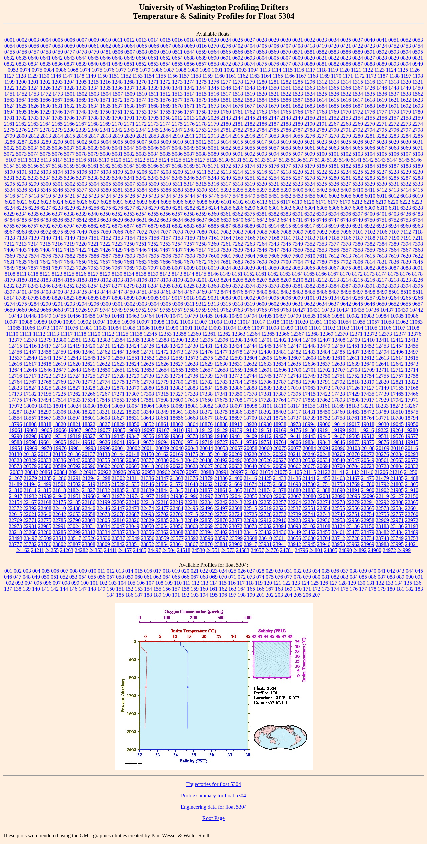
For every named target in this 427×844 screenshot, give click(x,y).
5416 (9, 196)
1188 (394, 76)
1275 (201, 82)
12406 (309, 340)
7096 (346, 232)
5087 (189, 154)
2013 (189, 118)
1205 (81, 82)
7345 (285, 244)
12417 (44, 346)
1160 (219, 76)
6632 (153, 220)
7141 (57, 238)
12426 (147, 346)
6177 (333, 202)
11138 (136, 334)
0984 (49, 70)
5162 (105, 166)
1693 (417, 106)
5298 (21, 184)
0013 (141, 40)
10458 (88, 316)
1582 (237, 100)
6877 (141, 226)
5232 (21, 178)
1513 (177, 94)
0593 (393, 52)
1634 (93, 106)
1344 (201, 88)
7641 (33, 262)
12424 (132, 346)
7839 (405, 262)
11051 (315, 322)
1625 (21, 106)
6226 (33, 208)
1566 (45, 100)
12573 (191, 358)
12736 (191, 376)
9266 (417, 298)
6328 (417, 208)
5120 (116, 160)
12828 (88, 388)
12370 (341, 334)
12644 (15, 370)
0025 (237, 40)
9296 (93, 304)
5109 (11, 160)
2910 (177, 136)
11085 (128, 328)
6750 (369, 220)
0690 (213, 58)
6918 (321, 226)
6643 (274, 220)
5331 (393, 184)
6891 (261, 226)
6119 (297, 202)
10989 (40, 322)
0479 (93, 52)
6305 (322, 208)
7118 (417, 232)
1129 (32, 76)
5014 (225, 142)
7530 (225, 250)
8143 (177, 274)
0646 (105, 58)
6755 (9, 226)
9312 (201, 304)
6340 (93, 214)
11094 (229, 328)
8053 (297, 268)
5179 (309, 166)
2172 (141, 124)
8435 (81, 292)
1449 (405, 88)
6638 (213, 220)
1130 (44, 76)
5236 (69, 178)
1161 (231, 76)
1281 (273, 82)
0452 (393, 46)
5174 (249, 166)
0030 (285, 40)
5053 (237, 148)
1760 (225, 112)
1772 (357, 112)
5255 (285, 178)
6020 (10, 202)
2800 (21, 136)
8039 (249, 268)
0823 (345, 58)
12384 (118, 340)
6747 (333, 220)
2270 (369, 124)
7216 (57, 244)
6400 (369, 214)
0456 (21, 52)
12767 (30, 382)
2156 (381, 118)
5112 (34, 160)
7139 (33, 238)
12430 (191, 346)
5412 (381, 190)
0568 (261, 52)
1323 (21, 88)
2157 (393, 118)
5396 (250, 190)
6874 (129, 226)
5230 (417, 172)
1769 (333, 112)
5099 (309, 154)
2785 (273, 130)
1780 (417, 112)
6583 (93, 220)
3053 (273, 136)
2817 (93, 136)
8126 (81, 274)
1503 (93, 94)
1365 (333, 88)
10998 (157, 322)
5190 (9, 172)
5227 (381, 172)
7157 (165, 238)
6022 (34, 202)
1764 (273, 112)
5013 (213, 142)
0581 (309, 52)
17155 (397, 388)
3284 (405, 136)
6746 (321, 220)
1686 (345, 106)
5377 (81, 190)
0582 (321, 52)
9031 (213, 298)
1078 (133, 70)
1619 (381, 100)
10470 (162, 316)
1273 (177, 82)
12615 (411, 358)
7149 (69, 238)
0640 (33, 58)
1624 (9, 106)
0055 (21, 46)
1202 (45, 82)
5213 (225, 172)
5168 (177, 166)
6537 (69, 220)
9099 (297, 298)
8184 (57, 280)
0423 (369, 46)
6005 (346, 196)
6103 (250, 202)
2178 (201, 124)
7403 (21, 250)
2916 (249, 136)
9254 (345, 298)
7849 (9, 268)
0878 (297, 64)
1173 (371, 76)
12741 (221, 376)
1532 (345, 94)
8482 (286, 292)
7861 (45, 268)
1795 (153, 118)
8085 (381, 268)
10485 (206, 316)
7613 (345, 256)
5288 (417, 178)
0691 (225, 58)
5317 (225, 184)
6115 (274, 202)
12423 (118, 346)
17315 (162, 394)
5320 (261, 184)
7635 (21, 262)
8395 (417, 286)
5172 (225, 166)
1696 (33, 112)
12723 (59, 376)
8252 (69, 286)
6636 (189, 220)
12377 (15, 340)
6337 (57, 214)
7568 (417, 250)
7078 (177, 232)
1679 (273, 106)
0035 (345, 40)
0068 (177, 46)
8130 (117, 274)
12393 (191, 340)
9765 (261, 310)
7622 (417, 256)
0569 (273, 52)
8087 (393, 268)
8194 (129, 280)
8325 (189, 286)
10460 (103, 316)
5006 (129, 142)
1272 (165, 82)
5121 (128, 160)
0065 (141, 46)
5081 (117, 154)
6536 (57, 220)
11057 (373, 322)
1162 (243, 76)
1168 (313, 76)
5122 (140, 160)
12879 (132, 388)
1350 (273, 88)
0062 (105, 46)
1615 (333, 100)
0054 (9, 46)
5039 (93, 148)
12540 (30, 358)
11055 (358, 322)
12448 (309, 346)
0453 (405, 46)
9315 (225, 304)
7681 (225, 262)
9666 (45, 310)
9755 (165, 310)
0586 (345, 52)
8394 (405, 286)
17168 (411, 388)
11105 (371, 328)
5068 (393, 148)
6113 (262, 202)
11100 (301, 328)
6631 (141, 220)
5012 (201, 142)
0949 (417, 64)
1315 (357, 82)
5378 (93, 190)
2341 (105, 130)
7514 (201, 250)
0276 (225, 46)
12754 (367, 376)
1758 (201, 112)
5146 (416, 160)
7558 (357, 250)
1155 (161, 76)
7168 (274, 238)
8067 (333, 268)
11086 (143, 328)
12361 (209, 334)
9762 (225, 310)
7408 (45, 250)
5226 (369, 172)
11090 (171, 328)
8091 (417, 268)
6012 (393, 196)
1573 (129, 100)
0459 (57, 52)
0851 (129, 64)
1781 (9, 118)
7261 (225, 244)
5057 (273, 148)
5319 (249, 184)
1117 (310, 70)
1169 (324, 76)
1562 (417, 94)
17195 (44, 394)
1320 (405, 82)
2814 (57, 136)
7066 (117, 232)
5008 (153, 142)
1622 (405, 100)
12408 (338, 340)
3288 (33, 142)
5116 (81, 160)
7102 (370, 232)
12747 (279, 376)
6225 (21, 208)
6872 (105, 226)
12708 (353, 370)
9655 (405, 304)
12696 (280, 370)
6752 (393, 220)
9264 (393, 298)
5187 (393, 166)
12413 (411, 340)
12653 (147, 370)
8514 (9, 298)
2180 (225, 124)
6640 (238, 220)
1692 (405, 106)
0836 (57, 64)
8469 (201, 292)
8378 (273, 286)
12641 (382, 364)
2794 (369, 130)
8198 (165, 280)
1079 (145, 70)
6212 (357, 202)
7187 (358, 238)
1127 (9, 76)
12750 (323, 376)
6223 (417, 202)
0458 (45, 52)
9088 (225, 298)
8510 (406, 292)
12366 (282, 334)
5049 (189, 148)
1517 (225, 94)
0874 (249, 64)
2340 (93, 130)
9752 (141, 310)
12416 (30, 346)
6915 (285, 226)
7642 (45, 262)
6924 (393, 226)
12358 (179, 334)
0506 (117, 52)
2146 (261, 118)
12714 (411, 370)
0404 (249, 46)
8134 (129, 274)
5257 (297, 178)
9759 (201, 310)
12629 (206, 364)
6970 (33, 232)
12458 (44, 352)
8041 (261, 268)
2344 (141, 130)
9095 (273, 298)
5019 (285, 142)
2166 (69, 124)
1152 (126, 76)
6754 (417, 220)
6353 (129, 214)
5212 (213, 172)
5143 (380, 160)
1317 (381, 82)
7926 (81, 268)
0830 (405, 58)
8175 (393, 274)
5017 (261, 142)
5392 (226, 190)
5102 (345, 154)
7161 (213, 238)
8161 (261, 274)
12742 (235, 376)
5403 (334, 190)
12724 (74, 376)
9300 (105, 304)
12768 (44, 382)
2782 (237, 130)
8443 (93, 292)
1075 (97, 70)
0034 (333, 40)
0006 (69, 40)
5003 (93, 142)
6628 (105, 220)
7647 (57, 262)
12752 (353, 376)
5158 (57, 166)
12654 (162, 370)
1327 (57, 88)
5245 (177, 178)
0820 (309, 58)
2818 (105, 136)
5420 (57, 196)
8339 (201, 286)
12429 (176, 346)
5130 (224, 160)
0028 (261, 40)
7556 (333, 250)
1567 (57, 100)
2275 (9, 130)
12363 (238, 334)
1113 (265, 70)
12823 (15, 388)
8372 (237, 286)
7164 (226, 238)
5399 (286, 190)
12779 (162, 382)
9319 (249, 304)
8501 (394, 292)
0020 (213, 40)
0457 (33, 52)
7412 (57, 250)
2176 (189, 124)
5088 (201, 154)
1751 (117, 112)
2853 (153, 136)
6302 (286, 208)
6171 (321, 202)
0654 (177, 58)
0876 (273, 64)
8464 (177, 292)
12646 (45, 370)
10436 (372, 310)
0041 (381, 40)
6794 (69, 226)
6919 (333, 226)
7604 (250, 256)
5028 (381, 142)
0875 (261, 64)
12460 (74, 352)
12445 (265, 346)
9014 (165, 298)
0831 (417, 58)
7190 (394, 238)
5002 (81, 142)
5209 (177, 172)
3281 (369, 136)
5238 (93, 178)
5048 (177, 148)
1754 (153, 112)
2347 (177, 130)
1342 (189, 88)
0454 (417, 46)
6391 (297, 214)
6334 (21, 214)
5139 (332, 160)
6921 (357, 226)
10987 (11, 322)
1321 (417, 82)
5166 (153, 166)
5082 (129, 154)
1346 (225, 88)
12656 (191, 370)
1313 (333, 82)
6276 (117, 208)
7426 (105, 250)
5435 (177, 196)
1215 (93, 82)
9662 (33, 310)
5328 (357, 184)
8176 (405, 274)
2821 (141, 136)
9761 (213, 310)
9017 (177, 298)
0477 (69, 52)
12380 (59, 340)
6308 (358, 208)
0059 (69, 46)
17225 (59, 394)
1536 (381, 94)
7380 (357, 244)
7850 (21, 268)
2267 (333, 124)
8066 (321, 268)
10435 (357, 310)
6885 (213, 226)
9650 (381, 304)
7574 (33, 256)
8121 (45, 274)
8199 (177, 280)
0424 (381, 46)
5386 (165, 190)
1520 (261, 94)
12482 (294, 352)
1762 (249, 112)
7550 (297, 250)
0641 (45, 58)
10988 (25, 322)
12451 (353, 346)
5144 (392, 160)
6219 (381, 202)
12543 (74, 358)
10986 (411, 316)
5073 (21, 154)
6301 (274, 208)
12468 (132, 352)
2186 (261, 124)
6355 (153, 214)
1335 (105, 88)
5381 (117, 190)
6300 (262, 208)
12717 (30, 376)
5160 (81, 166)
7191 (406, 238)
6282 (189, 208)
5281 (345, 178)
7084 (250, 232)
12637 (323, 364)
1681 (285, 106)
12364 (253, 334)
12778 (147, 382)
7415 (69, 250)
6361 (225, 214)
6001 (322, 196)
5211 (201, 172)
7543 (249, 250)
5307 (129, 184)
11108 (413, 328)
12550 (118, 358)
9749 (117, 310)
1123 (379, 70)
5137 (308, 160)
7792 (345, 262)
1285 (297, 82)
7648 (69, 262)
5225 (357, 172)
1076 (109, 70)
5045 (141, 148)
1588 (309, 100)
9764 (249, 310)
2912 (201, 136)
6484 (9, 220)
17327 (176, 394)
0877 (285, 64)
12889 (265, 388)
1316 (369, 82)
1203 (57, 82)
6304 (310, 208)
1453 (33, 94)
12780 (176, 382)
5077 (69, 154)
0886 (345, 64)
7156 (153, 238)
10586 (323, 316)
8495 (346, 292)
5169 (189, 166)
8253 (81, 286)
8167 (333, 274)
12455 (411, 346)
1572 (117, 100)
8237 (21, 286)
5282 (357, 178)
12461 (88, 352)
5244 (165, 178)
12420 (88, 346)
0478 (81, 52)
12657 (206, 370)
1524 (309, 94)
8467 (189, 292)
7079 (189, 232)
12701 (309, 370)
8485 (310, 292)
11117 (66, 334)
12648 (74, 370)
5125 (176, 160)
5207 (153, 172)
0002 (21, 40)
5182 (345, 166)
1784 (45, 118)
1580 (213, 100)
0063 (117, 46)
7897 (57, 268)
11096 (243, 328)
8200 (189, 280)
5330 (381, 184)
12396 (221, 340)
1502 (81, 94)
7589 (117, 256)
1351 (285, 88)
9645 (357, 304)
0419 (321, 46)
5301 (57, 184)
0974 (25, 70)
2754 (213, 130)
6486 (33, 220)
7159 (189, 238)
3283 (393, 136)
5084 (153, 154)
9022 (201, 298)
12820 (382, 382)
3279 (345, 136)
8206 (250, 280)
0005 (57, 40)
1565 (33, 100)
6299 (250, 208)
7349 (297, 244)
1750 (105, 112)
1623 (417, 100)
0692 (237, 58)
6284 (213, 208)
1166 (289, 76)
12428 (162, 346)
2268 (345, 124)
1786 (69, 118)
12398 (236, 340)
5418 (33, 196)
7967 (117, 268)
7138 (21, 238)
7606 (274, 256)
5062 (321, 148)
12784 (235, 382)
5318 (237, 184)
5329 (369, 184)
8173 (369, 274)
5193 (45, 172)
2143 (225, 118)
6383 (285, 214)
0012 (129, 40)
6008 (358, 196)
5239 (105, 178)
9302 (129, 304)
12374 (400, 334)
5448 (238, 196)
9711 (69, 310)
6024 (58, 202)
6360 (213, 214)
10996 (128, 322)
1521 (273, 94)
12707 (338, 370)
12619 (59, 364)
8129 (105, 274)
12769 (59, 382)
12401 (265, 340)
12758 (411, 376)
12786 (265, 382)
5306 (117, 184)
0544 (189, 52)
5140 (344, 160)
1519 (249, 94)
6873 (117, 226)
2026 (213, 118)
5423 (93, 196)
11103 (343, 328)
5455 (310, 196)
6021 (22, 202)
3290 (57, 142)
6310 (382, 208)
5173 (237, 166)
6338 (69, 214)
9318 (237, 304)
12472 (162, 352)
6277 (129, 208)
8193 (117, 280)
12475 (191, 352)
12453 (382, 346)
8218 (393, 280)
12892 (279, 388)
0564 (213, 52)
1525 (321, 94)
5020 (297, 142)
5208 (165, 172)
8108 (10, 274)
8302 (177, 286)
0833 (21, 64)
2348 (189, 130)
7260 (213, 244)
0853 (153, 64)
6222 (405, 202)
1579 (201, 100)
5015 (237, 142)
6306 (334, 208)
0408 (297, 46)
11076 (71, 328)
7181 (286, 238)
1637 (117, 106)
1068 (73, 70)
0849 (117, 64)
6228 (57, 208)
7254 (177, 244)
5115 (69, 160)
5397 (262, 190)
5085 (165, 154)
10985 (397, 316)
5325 (321, 184)
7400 (9, 250)
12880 (147, 388)
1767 (309, 112)
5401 (310, 190)
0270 (213, 46)
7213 (21, 244)
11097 (258, 328)
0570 (285, 52)
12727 (103, 376)
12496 (397, 352)
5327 (345, 184)
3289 (45, 142)
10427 (299, 310)
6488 (45, 220)
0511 (177, 52)
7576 (45, 256)
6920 (345, 226)
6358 (189, 214)
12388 (162, 340)
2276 (21, 130)
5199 (117, 172)
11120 (94, 334)
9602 (273, 304)
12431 (206, 346)
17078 (338, 388)
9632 (309, 304)
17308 (147, 394)
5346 (57, 190)
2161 (9, 124)
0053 (417, 40)
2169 (105, 124)
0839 (81, 64)
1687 (357, 106)
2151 (321, 118)
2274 (417, 124)
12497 (411, 352)
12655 (177, 370)
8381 (297, 286)
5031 (417, 142)
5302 (69, 184)
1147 (67, 76)
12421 (103, 346)
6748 (345, 220)
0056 (33, 46)
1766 (297, 112)
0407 (285, 46)
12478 (235, 352)
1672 (201, 106)
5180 (321, 166)
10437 (387, 310)
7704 (297, 262)
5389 (189, 190)
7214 (33, 244)
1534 (357, 94)
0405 (261, 46)
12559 (177, 358)
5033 (21, 148)
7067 (129, 232)
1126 (414, 70)
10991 (69, 322)
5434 (165, 196)
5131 (236, 160)
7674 (213, 262)
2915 (237, 136)
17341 (221, 394)
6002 (334, 196)
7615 (369, 256)
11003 (186, 322)
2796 (393, 130)
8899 (129, 298)
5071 (417, 148)
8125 (69, 274)
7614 (357, 256)
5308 (141, 184)
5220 (297, 172)
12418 (59, 346)
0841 (105, 64)
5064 (345, 148)
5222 (321, 172)
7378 (345, 244)
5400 (298, 190)
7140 (45, 238)
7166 (250, 238)
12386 (147, 340)
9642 (345, 304)
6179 (345, 202)
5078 (81, 154)
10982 (353, 316)
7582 (69, 256)
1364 (321, 88)
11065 (14, 328)
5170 (201, 166)
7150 (81, 238)
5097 (297, 154)
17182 (30, 394)
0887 (357, 64)
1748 (81, 112)
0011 (117, 40)
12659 (236, 370)
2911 (189, 136)
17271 (118, 394)
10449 (44, 316)
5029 (393, 142)
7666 (165, 262)
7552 (309, 250)
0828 (381, 58)
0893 (393, 64)
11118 (80, 334)
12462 (103, 352)
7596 (165, 256)
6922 (369, 226)
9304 (153, 304)
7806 (357, 262)
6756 (21, 226)
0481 (105, 52)
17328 (191, 394)
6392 (309, 214)
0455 (9, 52)
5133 (260, 160)
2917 (261, 136)
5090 (225, 154)
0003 (33, 40)
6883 (189, 226)
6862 (93, 226)
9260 (381, 298)
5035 (45, 148)
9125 (321, 298)
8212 (321, 280)
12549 (103, 358)
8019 (213, 268)
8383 (321, 286)
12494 (382, 352)
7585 (81, 256)
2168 (93, 124)
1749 (93, 112)
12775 (118, 382)
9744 (105, 310)
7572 (21, 256)
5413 (393, 190)
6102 (238, 202)
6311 (394, 208)
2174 (165, 124)
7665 (153, 262)
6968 (21, 232)
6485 (21, 220)
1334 (93, 88)
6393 (321, 214)
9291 (57, 304)
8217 (381, 280)
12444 (250, 346)
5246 (189, 178)
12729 (132, 376)
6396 (345, 214)
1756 (177, 112)
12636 (309, 364)
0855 (177, 64)
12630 (221, 364)
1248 (117, 82)
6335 (33, 214)
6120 (309, 202)
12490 (367, 352)
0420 (333, 46)
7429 (117, 250)
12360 (194, 334)
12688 (250, 370)
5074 (33, 154)
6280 (165, 208)
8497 (358, 292)
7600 (213, 256)
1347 (237, 88)
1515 (201, 94)
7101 (358, 232)
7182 (298, 238)
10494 (250, 316)
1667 (141, 106)
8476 (238, 292)
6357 (177, 214)
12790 (309, 382)
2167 (81, 124)
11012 (229, 322)
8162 (273, 274)
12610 (338, 358)
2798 (417, 130)
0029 (273, 40)
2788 (309, 130)
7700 (285, 262)
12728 (118, 376)
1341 (177, 88)
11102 (329, 328)
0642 (57, 58)
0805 (273, 58)
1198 (418, 76)
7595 (153, 256)
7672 (201, 262)
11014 (244, 322)
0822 (333, 58)
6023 (46, 202)
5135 (284, 160)
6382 (273, 214)
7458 (153, 250)
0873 (237, 64)
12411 (382, 340)
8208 (274, 280)
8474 (226, 292)
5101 (333, 154)
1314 (345, 82)
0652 (165, 58)
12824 (30, 388)
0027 (249, 40)
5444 (189, 196)
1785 (57, 118)
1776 (369, 112)
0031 (297, 40)
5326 (333, 184)
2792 (357, 130)
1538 (405, 94)
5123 (152, 160)
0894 (405, 64)
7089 (298, 232)
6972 (45, 232)
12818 (353, 382)
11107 (399, 328)
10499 (294, 316)
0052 (405, 40)
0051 (393, 40)
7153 (117, 238)
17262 (74, 394)
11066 (28, 328)
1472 (45, 94)
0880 (309, 64)
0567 (249, 52)
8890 (81, 298)
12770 (74, 382)
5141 (356, 160)
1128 (21, 76)
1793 (141, 118)
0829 (393, 58)
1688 (369, 106)
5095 (285, 154)
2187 (273, 124)
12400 (250, 340)
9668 (57, 310)
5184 (369, 166)
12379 (45, 340)
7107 (394, 232)
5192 (33, 172)
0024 (225, 40)
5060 (297, 148)
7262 (237, 244)
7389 (393, 244)
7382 (369, 244)
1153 (137, 76)
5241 (129, 178)
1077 (121, 70)
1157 (184, 76)
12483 (309, 352)
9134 (333, 298)
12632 (250, 364)
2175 (177, 124)
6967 (9, 232)
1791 (129, 118)
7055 (93, 232)
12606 (280, 358)
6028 (106, 202)
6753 (405, 220)
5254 (273, 178)
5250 (237, 178)
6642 (262, 220)
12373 (385, 334)
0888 (369, 64)
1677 (249, 106)
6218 (369, 202)
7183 (310, 238)
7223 (117, 244)
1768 (321, 112)
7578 (57, 256)
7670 (189, 262)
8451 (141, 292)
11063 (416, 322)
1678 (261, 106)
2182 (249, 124)
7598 (189, 256)
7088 (286, 232)
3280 (357, 136)
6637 (201, 220)
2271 (381, 124)
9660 (21, 310)
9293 (69, 304)
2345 (153, 130)
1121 (356, 70)
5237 (81, 178)
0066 (153, 46)
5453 (298, 196)
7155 (141, 238)
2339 (81, 130)
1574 (141, 100)
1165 (278, 76)
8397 (9, 292)
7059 (105, 232)
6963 (417, 226)
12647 (59, 370)
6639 (226, 220)
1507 (117, 94)
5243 (153, 178)
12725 (88, 376)
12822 (411, 382)
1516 (213, 94)
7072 (141, 232)
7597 (177, 256)
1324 (33, 88)
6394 (333, 214)
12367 (297, 334)
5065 (357, 148)
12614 (397, 358)
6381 (261, 214)
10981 (338, 316)
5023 (321, 142)
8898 (117, 298)
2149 (297, 118)
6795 (81, 226)
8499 (382, 292)
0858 (213, 64)
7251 (141, 244)
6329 (9, 214)
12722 (44, 376)
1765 (285, 112)
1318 (393, 82)
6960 (405, 226)
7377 (333, 244)
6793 (57, 226)
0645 (93, 58)
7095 (334, 232)
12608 (309, 358)
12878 (118, 388)
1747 (69, 112)
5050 (201, 148)
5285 (393, 178)
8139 (153, 274)
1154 (149, 76)
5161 (93, 166)
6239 (81, 208)
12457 (30, 352)
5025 (345, 142)
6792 (45, 226)
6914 (273, 226)
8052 (285, 268)
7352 (309, 244)
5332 (405, 184)
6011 (382, 196)
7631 (9, 262)
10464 (147, 316)
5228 (393, 172)
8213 (333, 280)
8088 (405, 268)
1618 (369, 100)
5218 (285, 172)
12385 (133, 340)
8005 (165, 268)
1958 (165, 118)
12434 (235, 346)
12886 (235, 388)
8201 (201, 280)
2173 (153, 124)
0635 (21, 58)
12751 (338, 376)
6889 (249, 226)
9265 (405, 298)
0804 (261, 58)
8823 (69, 298)
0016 (177, 40)
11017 (258, 322)
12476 (206, 352)
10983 (367, 316)
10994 (99, 322)
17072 (323, 388)
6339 (81, 214)
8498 (370, 292)
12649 (89, 370)
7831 (381, 262)
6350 (105, 214)
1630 (45, 106)
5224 (345, 172)
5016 (249, 142)
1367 (357, 88)
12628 (191, 364)
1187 (383, 76)
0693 (249, 58)
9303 (141, 304)
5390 (201, 190)
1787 (81, 118)
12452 (367, 346)
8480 (262, 292)
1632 (69, 106)
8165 (309, 274)
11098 (272, 328)
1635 (105, 106)
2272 (393, 124)
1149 (91, 76)
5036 (57, 148)
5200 (129, 172)
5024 (333, 142)
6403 (393, 214)
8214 (345, 280)
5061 (309, 148)
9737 (93, 310)
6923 (381, 226)
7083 (238, 232)
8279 (129, 286)
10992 (84, 322)
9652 (393, 304)
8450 (129, 292)
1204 (69, 82)
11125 (122, 334)
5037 (69, 148)
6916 (297, 226)
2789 (321, 130)
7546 (261, 250)
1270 (141, 82)
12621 (88, 364)
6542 (81, 220)
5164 (129, 166)
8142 (165, 274)
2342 (117, 130)
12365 (268, 334)
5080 (105, 154)
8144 (189, 274)
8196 (141, 280)
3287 (21, 142)
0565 (225, 52)
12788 (294, 382)
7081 (213, 232)
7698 (261, 262)
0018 (189, 40)
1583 (249, 100)
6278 (141, 208)
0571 (297, 52)
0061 (93, 46)
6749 (357, 220)
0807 (285, 58)
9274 (9, 304)
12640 (367, 364)
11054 (344, 322)
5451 (274, 196)
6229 (69, 208)
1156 (172, 76)
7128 (9, 238)
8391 (369, 286)
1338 (141, 88)
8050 (273, 268)
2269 (357, 124)
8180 (21, 280)
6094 (154, 202)
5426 (129, 196)
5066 (369, 148)
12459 (59, 352)
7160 (201, 238)
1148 (79, 76)
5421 (69, 196)
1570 (93, 100)
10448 (30, 316)
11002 (172, 322)
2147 (273, 118)
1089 (193, 70)
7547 (273, 250)
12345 (150, 334)
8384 (333, 286)
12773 (88, 382)
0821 (321, 58)
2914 (225, 136)
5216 (261, 172)
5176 (273, 166)
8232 (9, 286)
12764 (15, 382)
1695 (21, 112)
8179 (9, 280)
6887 (225, 226)
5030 (405, 142)
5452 (286, 196)
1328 (69, 88)
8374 (249, 286)
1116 (299, 70)
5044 (129, 148)
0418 (309, 46)
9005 (153, 298)
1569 (81, 100)
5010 (177, 142)
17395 (294, 394)
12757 (397, 376)
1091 (217, 70)
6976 (69, 232)
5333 (417, 184)
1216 (105, 82)
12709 (368, 370)
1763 (261, 112)
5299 (33, 184)
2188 (285, 124)
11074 (57, 328)
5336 (21, 190)
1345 (213, 88)
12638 (338, 364)
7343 (273, 244)
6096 (178, 202)
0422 (357, 46)
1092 (229, 70)
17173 (15, 394)
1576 (165, 100)
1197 (406, 76)
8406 (33, 292)
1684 (321, 106)
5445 (201, 196)
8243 (33, 286)
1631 (57, 106)
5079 (93, 154)
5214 (237, 172)
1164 (266, 76)
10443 (15, 316)
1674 (225, 106)
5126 (188, 160)
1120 (344, 70)
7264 (261, 244)
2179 (213, 124)
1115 (288, 70)
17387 (279, 394)
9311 (189, 304)
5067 (381, 148)
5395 (238, 190)
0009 (93, 40)
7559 (369, 250)
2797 (405, 130)
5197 (93, 172)
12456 (15, 352)
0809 (297, 58)
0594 (405, 52)
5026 (357, 142)
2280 (69, 130)
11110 (12, 334)
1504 (105, 94)
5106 (393, 154)
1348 (249, 88)
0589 (357, 52)
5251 (249, 178)
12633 (265, 364)
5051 (213, 148)
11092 (200, 328)
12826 (59, 388)
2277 (33, 130)
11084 (114, 328)
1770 (345, 112)
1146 (56, 76)
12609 (324, 358)
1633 (81, 106)
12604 (250, 358)
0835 (45, 64)
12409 (353, 340)
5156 (33, 166)
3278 (333, 136)
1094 (253, 70)
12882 (176, 388)
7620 (405, 256)
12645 (30, 370)
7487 (177, 250)
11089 (157, 328)
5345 (45, 190)
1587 (297, 100)
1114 (276, 70)
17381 (265, 394)
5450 (262, 196)
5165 (141, 166)
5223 (333, 172)
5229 (405, 172)
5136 (296, 160)
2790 (333, 130)
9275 (21, 304)
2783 (249, 130)
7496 (189, 250)
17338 (206, 394)
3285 (417, 136)
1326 (45, 88)
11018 (272, 322)
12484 (323, 352)
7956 (105, 268)
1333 (81, 88)
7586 (93, 256)
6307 (346, 208)
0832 (9, 64)
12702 (324, 370)
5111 (23, 160)
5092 (249, 154)
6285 (226, 208)
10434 (343, 310)
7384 (381, 244)
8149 (225, 274)
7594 (141, 256)
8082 (369, 268)
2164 (45, 124)
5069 (405, 148)
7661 (129, 262)
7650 (81, 262)
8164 (297, 274)
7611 (322, 256)
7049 (81, 232)
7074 (153, 232)
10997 (143, 322)
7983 (141, 268)
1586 (285, 100)
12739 (206, 376)
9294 (81, 304)
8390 (357, 286)
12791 (323, 382)
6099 (214, 202)
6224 (9, 208)
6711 (298, 220)
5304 (93, 184)
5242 (141, 178)
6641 (250, 220)
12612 (367, 358)
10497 (279, 316)
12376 (414, 334)
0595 (417, 52)
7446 (141, 250)
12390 (177, 340)
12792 (338, 382)
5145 (404, 160)
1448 (393, 88)
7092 (322, 232)
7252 (153, 244)
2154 (357, 118)
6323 (405, 208)
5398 (274, 190)
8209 (286, 280)
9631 (297, 304)
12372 (370, 334)
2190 (309, 124)
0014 (153, 40)
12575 (206, 358)
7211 (418, 238)
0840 (93, 64)
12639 (353, 364)
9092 (249, 298)
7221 (93, 244)
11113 (53, 334)
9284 (33, 304)
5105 (381, 154)
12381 (74, 340)
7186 (346, 238)
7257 (189, 244)
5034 (33, 148)
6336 (45, 214)
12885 (221, 388)
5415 (417, 190)
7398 (417, 244)
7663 (141, 262)
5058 (285, 148)
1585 (273, 100)
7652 (93, 262)
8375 (261, 286)
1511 (153, 94)
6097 (190, 202)
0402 (237, 46)
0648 (117, 58)
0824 (357, 58)
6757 (33, 226)
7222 (105, 244)
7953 (93, 268)
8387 (345, 286)
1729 (45, 112)
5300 (45, 184)
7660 (117, 262)
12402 (280, 340)
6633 (165, 220)
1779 (405, 112)
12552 (147, 358)
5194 (57, 172)
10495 (265, 316)
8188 (81, 280)
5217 (273, 172)
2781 (225, 130)
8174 (381, 274)
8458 (153, 292)
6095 (166, 202)
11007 (200, 322)
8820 (57, 298)
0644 (81, 58)
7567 (405, 250)
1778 (393, 112)
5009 (165, 142)
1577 (177, 100)
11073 (42, 328)
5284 (381, 178)
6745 (309, 220)
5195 (69, 172)
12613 (382, 358)
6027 (94, 202)
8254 (93, 286)
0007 (81, 40)
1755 (165, 112)
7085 (262, 232)
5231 (9, 178)
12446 (279, 346)
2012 (177, 118)
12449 (323, 346)
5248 (213, 178)
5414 (405, 190)
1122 (368, 70)
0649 (129, 58)
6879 (153, 226)
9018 (189, 298)
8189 (93, 280)
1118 (322, 70)
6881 (165, 226)
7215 (45, 244)
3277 (321, 136)
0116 (201, 46)
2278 (45, 130)
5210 (189, 172)
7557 (345, 250)
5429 (141, 196)
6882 (177, 226)
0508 (141, 52)
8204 (226, 280)
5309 (153, 184)
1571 (105, 100)
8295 (165, 286)
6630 (129, 220)
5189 (417, 166)
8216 (369, 280)
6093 (142, 202)
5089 (213, 154)
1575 (153, 100)
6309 (370, 208)
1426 (369, 88)
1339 (153, 88)
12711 (382, 370)
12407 (324, 340)
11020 (301, 322)
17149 (382, 388)
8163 (285, 274)
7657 (105, 262)
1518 (237, 94)
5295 (9, 184)
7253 (165, 244)
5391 (213, 190)
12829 (103, 388)
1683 (309, 106)
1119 (333, 70)
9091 (237, 298)
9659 (9, 310)
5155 (21, 166)
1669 (165, 106)
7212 (9, 244)
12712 (397, 370)
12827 (74, 388)
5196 (81, 172)
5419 (45, 196)
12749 (309, 376)
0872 (225, 64)
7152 (105, 238)
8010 (201, 268)
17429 (353, 394)
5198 (105, 172)
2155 (369, 118)
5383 (129, 190)
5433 (153, 196)
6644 (286, 220)
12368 (312, 334)
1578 (189, 100)
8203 (213, 280)
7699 (273, 262)
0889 (381, 64)
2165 (57, 124)
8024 (225, 268)
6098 (202, 202)
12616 (15, 364)
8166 (321, 274)
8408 (45, 292)
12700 (294, 370)
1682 (297, 106)
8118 (33, 274)
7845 (417, 262)
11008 (215, 322)
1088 (181, 70)
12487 (353, 352)
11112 (39, 334)
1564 (21, 100)
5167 (165, 166)
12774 (103, 382)
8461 (165, 292)
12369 (326, 334)
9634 (321, 304)
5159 (69, 166)
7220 (81, 244)
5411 (370, 190)
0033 (321, 40)
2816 (81, 136)
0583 (333, 52)
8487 (334, 292)
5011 (189, 142)
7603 (238, 256)
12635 (294, 364)
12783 (221, 382)
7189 (382, 238)
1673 (213, 106)
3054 (285, 136)
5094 (273, 154)
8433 (69, 292)
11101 (315, 328)
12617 (30, 364)
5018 (273, 142)
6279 (153, 208)
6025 (70, 202)
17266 (88, 394)
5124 (164, 160)
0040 (369, 40)
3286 (9, 142)
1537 (393, 94)
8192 (105, 280)
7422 (81, 250)
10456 (74, 316)
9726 (81, 310)
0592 (381, 52)
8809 (45, 298)
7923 (69, 268)
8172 (357, 274)
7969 (129, 268)
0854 (165, 64)
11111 (26, 334)
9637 (333, 304)
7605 (262, 256)
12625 (147, 364)
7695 (249, 262)
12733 (162, 376)
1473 (57, 94)
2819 (117, 136)
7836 (393, 262)
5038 (81, 148)
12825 (44, 388)
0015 (165, 40)
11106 (385, 328)
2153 (345, 118)
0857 (201, 64)
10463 (132, 316)
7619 (393, 256)
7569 (9, 256)
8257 (105, 286)
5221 (309, 172)
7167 (262, 238)
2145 (249, 118)
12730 (147, 376)
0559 (201, 52)
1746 (57, 112)
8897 (105, 298)
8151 (237, 274)
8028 (237, 268)
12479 (250, 352)
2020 (201, 118)
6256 (93, 208)
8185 (69, 280)
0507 (129, 52)
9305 (165, 304)
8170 (345, 274)
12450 (338, 346)
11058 (387, 322)
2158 (405, 118)
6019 (417, 196)
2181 (237, 124)
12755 (382, 376)
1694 (9, 112)
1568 (69, 100)
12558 (162, 358)
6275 (105, 208)
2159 (417, 118)
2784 (261, 130)
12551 (133, 358)
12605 (265, 358)
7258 (201, 244)
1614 (321, 100)
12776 (132, 382)
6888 (237, 226)
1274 (189, 82)
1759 (213, 112)
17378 (250, 394)
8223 (405, 280)
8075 (345, 268)
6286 (238, 208)
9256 (357, 298)
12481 (279, 352)
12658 (221, 370)
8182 (33, 280)
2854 (165, 136)
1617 (357, 100)
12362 (224, 334)
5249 (225, 178)
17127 (367, 388)
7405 (33, 250)
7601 (226, 256)
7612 (333, 256)
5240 (117, 178)
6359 (201, 214)
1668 (153, 106)
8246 (45, 286)
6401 (381, 214)
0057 (45, 46)
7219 (69, 244)
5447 (226, 196)
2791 (345, 130)
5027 (369, 142)
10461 (118, 316)
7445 (129, 250)
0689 (201, 58)
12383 (103, 340)
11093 (215, 328)
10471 (176, 316)
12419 (74, 346)
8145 (201, 274)
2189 (297, 124)
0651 (153, 58)
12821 (397, 382)
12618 (44, 364)
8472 (213, 292)
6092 (130, 202)
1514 (189, 94)
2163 (33, 124)
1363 (309, 88)
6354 (141, 214)
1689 (381, 106)
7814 (369, 262)
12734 (176, 376)
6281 (177, 208)
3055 (297, 136)
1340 (165, 88)
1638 (129, 106)
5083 (141, 154)
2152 (333, 118)
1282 (285, 82)
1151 (114, 76)
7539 (237, 250)
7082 (226, 232)
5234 (45, 178)
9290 (45, 304)
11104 (357, 328)
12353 (165, 334)
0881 (321, 64)
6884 (201, 226)
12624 (132, 364)
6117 (285, 202)
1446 (381, 88)
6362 (237, 214)
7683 (237, 262)
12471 (147, 352)
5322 (285, 184)
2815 (69, 136)
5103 (357, 154)
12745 (265, 376)
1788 (93, 118)
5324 (309, 184)
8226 (417, 280)
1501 (69, 94)
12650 (103, 370)
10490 (235, 316)
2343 (129, 130)
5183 (357, 166)
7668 (177, 262)
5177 (285, 166)
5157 (45, 166)
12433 (221, 346)
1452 (21, 94)
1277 (225, 82)
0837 (69, 64)
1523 (297, 94)
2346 (165, 130)
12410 (368, 340)
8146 (213, 274)
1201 (33, 82)
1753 (141, 112)
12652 (133, 370)
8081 (357, 268)
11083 (100, 328)
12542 (59, 358)
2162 (21, 124)
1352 (297, 88)
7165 (238, 238)
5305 (105, 184)
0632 (9, 58)
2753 (201, 130)
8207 (262, 280)
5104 (369, 154)
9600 (261, 304)
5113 (46, 160)
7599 (201, 256)
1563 (9, 100)
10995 (113, 322)
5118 (92, 160)
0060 (81, 46)
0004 (45, 40)
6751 (381, 220)
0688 (189, 58)
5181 (333, 166)
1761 (237, 112)
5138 (320, 160)
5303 (81, 184)
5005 (117, 142)
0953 (13, 70)
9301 (117, 304)
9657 (417, 304)
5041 (117, 148)
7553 (321, 250)
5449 (250, 196)
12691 (265, 370)
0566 (237, 52)
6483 (417, 214)
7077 (165, 232)
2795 (381, 130)
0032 (309, 40)
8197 (153, 280)
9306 (177, 304)
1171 (348, 76)
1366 (345, 88)
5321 (273, 184)
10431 (313, 310)
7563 (381, 250)
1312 (321, 82)
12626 (162, 364)
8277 (117, 286)
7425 (93, 250)
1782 (21, 118)
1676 (237, 106)
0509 (153, 52)
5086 (177, 154)
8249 (57, 286)
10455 (59, 316)
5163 (117, 166)
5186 (381, 166)
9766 (273, 310)
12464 (118, 352)
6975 (57, 232)
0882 (333, 64)
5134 (272, 160)
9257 (369, 298)
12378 (30, 340)
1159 (207, 76)
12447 (294, 346)
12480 (265, 352)
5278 (309, 178)
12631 (235, 364)
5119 (104, 160)
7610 (310, 256)
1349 (261, 88)
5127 (200, 160)
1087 (169, 70)
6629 (117, 220)
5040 (105, 148)
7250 (129, 244)
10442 (416, 310)
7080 (201, 232)
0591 (369, 52)
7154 (129, 238)
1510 (141, 94)
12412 (397, 340)
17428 (338, 394)
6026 (82, 202)
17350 (235, 394)
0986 (61, 70)
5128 (212, 160)
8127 (93, 274)
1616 (345, 100)
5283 (369, 178)
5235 (57, 178)
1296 (309, 82)
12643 (411, 364)
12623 (118, 364)
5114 (57, 160)
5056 (261, 148)
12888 (250, 388)
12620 (74, 364)
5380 (105, 190)
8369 (225, 286)
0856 (189, 64)
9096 (285, 298)
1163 (254, 76)
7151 (93, 238)
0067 (165, 46)
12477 (221, 352)
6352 (117, 214)
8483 (298, 292)
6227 (45, 208)
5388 (177, 190)
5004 (105, 142)
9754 (153, 310)
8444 (105, 292)
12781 (191, 382)
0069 (189, 46)
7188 (370, 238)
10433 (328, 310)
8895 (93, 298)
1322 (9, 88)
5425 (117, 196)
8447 (117, 292)
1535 (369, 94)
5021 (309, 142)
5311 (177, 184)
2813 (45, 136)
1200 (21, 82)
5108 (417, 154)
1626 (33, 106)
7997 (153, 268)
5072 (9, 154)
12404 (294, 340)
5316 (213, 184)
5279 (321, 178)
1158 (196, 76)
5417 (21, 196)
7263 (249, 244)
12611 (353, 358)
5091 (237, 154)
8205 (238, 280)
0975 (37, 70)
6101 (226, 202)
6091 (118, 202)
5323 (297, 184)
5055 (249, 148)
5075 (45, 154)
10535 (309, 316)
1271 (153, 82)
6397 (357, 214)
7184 (322, 238)
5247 (201, 178)
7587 (105, 256)
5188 (405, 166)
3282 (381, 136)
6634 (177, 220)
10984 (382, 316)
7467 (165, 250)
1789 (105, 118)
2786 (285, 130)
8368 (213, 286)
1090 (205, 70)
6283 (201, 208)
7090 (310, 232)
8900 (141, 298)
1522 (285, 94)
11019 (287, 322)
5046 (153, 148)
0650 (141, 58)
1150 (102, 76)
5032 (9, 148)
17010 (294, 388)
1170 (336, 76)
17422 (323, 394)
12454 (397, 346)
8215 (357, 280)
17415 (309, 394)
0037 (357, 40)
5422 (81, 196)
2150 (309, 118)
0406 (273, 46)
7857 (33, 268)
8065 (309, 268)
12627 (176, 364)
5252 (261, 178)
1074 (85, 70)
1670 (177, 106)
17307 (132, 394)
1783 (33, 118)
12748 (294, 376)
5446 (213, 196)
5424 (105, 196)
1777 (381, 112)
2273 (405, 124)
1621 (393, 100)
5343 (33, 190)
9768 (285, 310)
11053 (330, 322)
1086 (157, 70)
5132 (248, 160)
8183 (45, 280)
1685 (333, 106)
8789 (21, 298)
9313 (213, 304)
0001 (9, 40)
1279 (249, 82)
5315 (201, 184)
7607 (286, 256)
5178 (297, 166)
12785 (250, 382)
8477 (250, 292)
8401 (21, 292)
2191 (321, 124)
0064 (129, 46)
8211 (310, 280)
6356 (165, 214)
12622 (103, 364)
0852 (141, 64)
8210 (298, 280)
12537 (15, 358)
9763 (237, 310)
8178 (417, 274)
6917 (309, 226)
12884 (206, 388)
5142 (368, 160)
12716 (15, 376)
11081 (85, 328)
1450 (417, 88)
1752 (129, 112)
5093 (261, 154)
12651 (118, 370)
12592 (221, 358)
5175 (261, 166)
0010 (105, 40)
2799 (9, 136)
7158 (177, 238)
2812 (33, 136)
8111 (22, 274)
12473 (176, 352)
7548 (285, 250)
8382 (309, 286)
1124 (391, 70)
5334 (9, 190)
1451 (9, 94)
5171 (213, 166)
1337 (129, 88)
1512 (165, 94)
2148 (285, 118)
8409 (57, 292)
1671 (189, 106)
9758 (189, 310)
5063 (333, 148)
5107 (405, 154)
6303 (298, 208)
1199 (9, 82)
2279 (57, 130)
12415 (15, 346)
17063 (309, 388)
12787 (279, 382)
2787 (297, 130)
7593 (129, 256)
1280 (261, 82)
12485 (338, 352)
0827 (369, 58)
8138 (141, 274)
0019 (201, 40)
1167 (301, 76)
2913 (213, 136)
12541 (45, 358)
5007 (141, 142)
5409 (346, 190)
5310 (165, 184)
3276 (309, 136)
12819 (367, 382)
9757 (177, 310)
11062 (401, 322)
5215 (249, 172)
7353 (321, 244)
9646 (369, 304)
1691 (393, 106)
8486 (322, 292)
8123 (57, 274)
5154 (9, 166)
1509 (129, 94)
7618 (381, 256)
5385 (153, 190)
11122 (108, 334)
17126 (353, 388)
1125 (403, 70)
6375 (249, 214)
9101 (309, 298)
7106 (382, 232)
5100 (321, 154)
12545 (89, 358)
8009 (189, 268)
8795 (33, 298)
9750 (129, 310)
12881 (162, 388)
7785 (333, 262)
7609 (298, 256)
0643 (69, 58)
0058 (57, 46)
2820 (129, 136)
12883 (191, 388)
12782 (206, 382)
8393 (393, 286)
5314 (189, 184)
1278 (237, 82)
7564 (393, 250)
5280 (333, 178)
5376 (69, 190)
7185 (334, 238)
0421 (345, 46)
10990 (55, 322)
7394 (405, 244)
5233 (33, 178)
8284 (153, 286)
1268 (129, 82)
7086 (274, 232)
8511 (418, 292)
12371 (356, 334)
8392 (381, 286)
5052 (225, 148)
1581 (225, 100)
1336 (117, 88)
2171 (129, 124)
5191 (21, 172)
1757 (189, 112)
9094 (261, 298)
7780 (321, 262)
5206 (141, 172)
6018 (405, 196)
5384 (141, 190)
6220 (393, 202)
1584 (261, 100)
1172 (359, 76)
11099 (286, 328)
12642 (397, 364)
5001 (69, 142)
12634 (279, 364)
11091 (186, 328)
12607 (294, 358)
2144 (237, 118)
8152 (249, 274)
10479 (191, 316)
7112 (406, 232)
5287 (405, 178)
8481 (274, 292)
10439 (401, 310)
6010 (370, 196)
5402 (322, 190)
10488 (221, 316)
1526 (333, 94)
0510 (165, 52)
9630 (285, 304)
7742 (309, 262)
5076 (57, 154)
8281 (141, 286)
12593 (236, 358)
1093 (241, 70)
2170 (117, 124)
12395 (206, 340)
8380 (285, 286)
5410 (358, 190)
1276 (213, 82)
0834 (33, 64)
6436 (405, 214)
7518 (213, 250)
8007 (177, 268)
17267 (103, 394)
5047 (165, 148)
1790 (117, 118)
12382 (89, 340)
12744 (250, 376)
